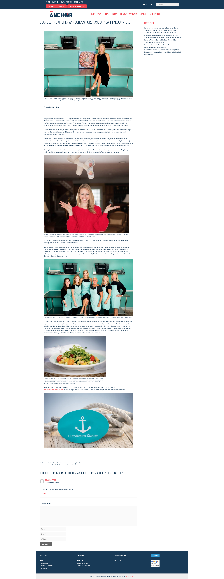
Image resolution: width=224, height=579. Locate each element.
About (42, 560)
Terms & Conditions (46, 566)
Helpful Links (118, 560)
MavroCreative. (130, 576)
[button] (56, 6)
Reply (44, 493)
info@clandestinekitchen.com (53, 390)
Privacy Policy (44, 563)
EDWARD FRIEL (50, 480)
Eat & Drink (45, 461)
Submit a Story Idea (83, 566)
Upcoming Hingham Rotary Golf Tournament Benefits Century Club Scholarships (64, 463)
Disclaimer (43, 568)
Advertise (80, 560)
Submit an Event (82, 563)
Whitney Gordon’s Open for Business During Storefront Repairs (59, 465)
